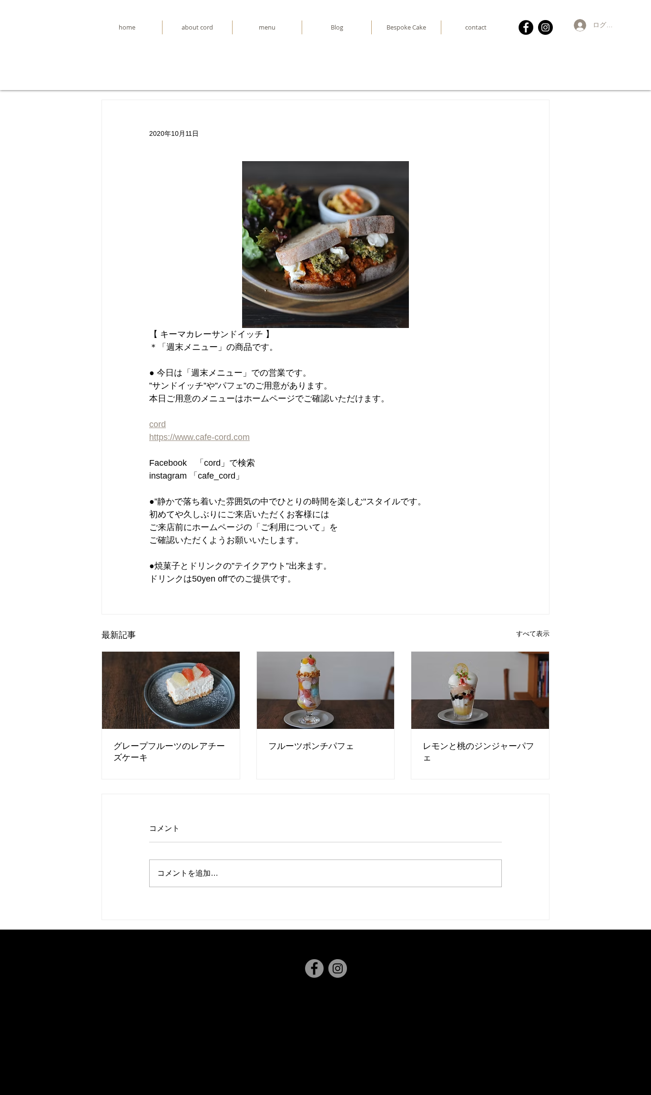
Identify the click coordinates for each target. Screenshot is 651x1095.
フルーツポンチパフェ (311, 746)
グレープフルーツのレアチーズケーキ (169, 751)
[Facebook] (526, 27)
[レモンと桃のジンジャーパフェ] (480, 690)
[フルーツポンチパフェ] (326, 690)
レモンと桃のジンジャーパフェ (478, 751)
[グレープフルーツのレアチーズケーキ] (171, 690)
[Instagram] (545, 27)
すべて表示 (532, 633)
